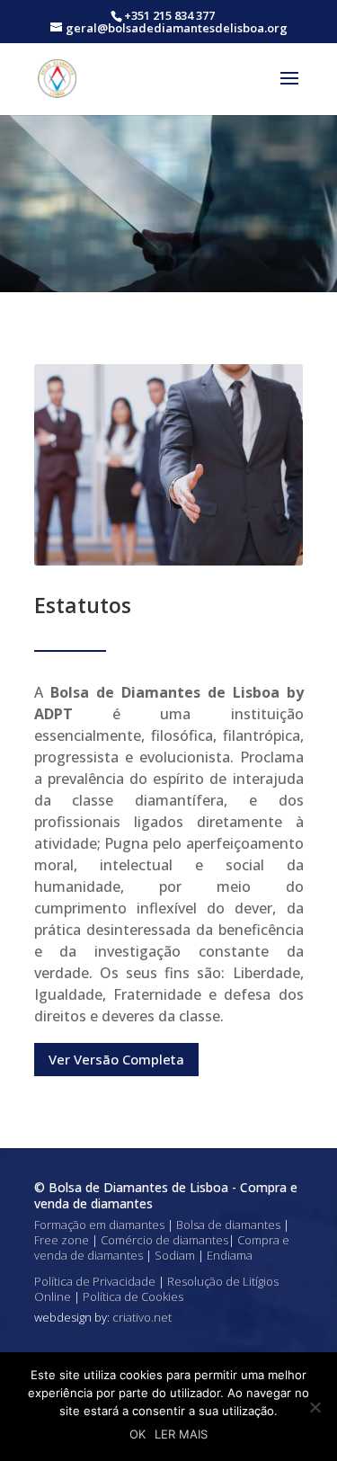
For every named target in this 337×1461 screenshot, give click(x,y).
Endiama (230, 1255)
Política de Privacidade (94, 1281)
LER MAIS (181, 1434)
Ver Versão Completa (116, 1059)
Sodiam (175, 1255)
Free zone (61, 1240)
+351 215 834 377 (169, 15)
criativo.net (142, 1317)
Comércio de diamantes (164, 1240)
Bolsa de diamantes (228, 1224)
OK (137, 1434)
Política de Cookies (133, 1296)
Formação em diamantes (99, 1224)
